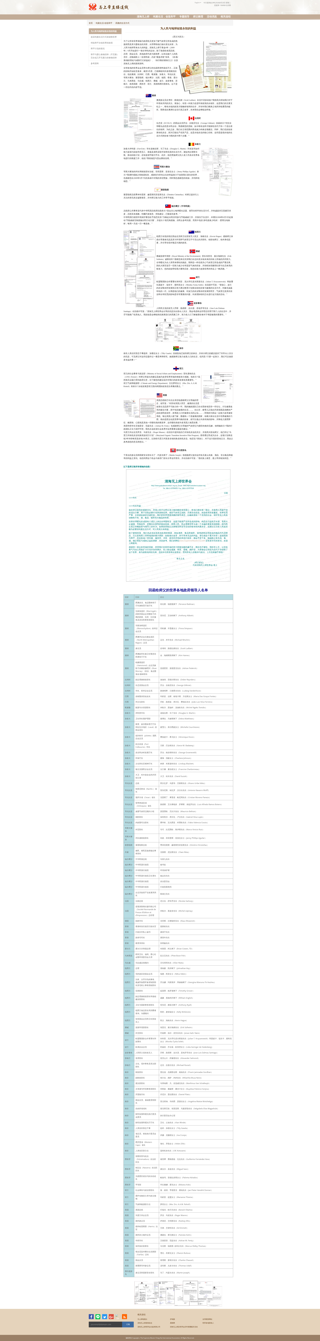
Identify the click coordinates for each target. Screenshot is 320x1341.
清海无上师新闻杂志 (145, 1323)
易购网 (172, 1323)
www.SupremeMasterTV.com (192, 541)
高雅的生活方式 (122, 23)
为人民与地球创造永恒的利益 (104, 31)
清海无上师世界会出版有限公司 (149, 1327)
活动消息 (212, 16)
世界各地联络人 (208, 1323)
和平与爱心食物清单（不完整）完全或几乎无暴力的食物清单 (105, 56)
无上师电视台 (142, 1319)
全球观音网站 (207, 1319)
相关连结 (226, 16)
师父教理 (198, 16)
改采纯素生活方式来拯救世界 (104, 37)
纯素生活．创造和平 (164, 16)
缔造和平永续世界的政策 (102, 43)
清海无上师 (143, 16)
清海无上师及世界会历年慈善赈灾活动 (184, 1327)
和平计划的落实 (98, 49)
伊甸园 (172, 1319)
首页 (91, 23)
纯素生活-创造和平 (104, 23)
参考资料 (95, 63)
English (197, 3)
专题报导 (184, 16)
